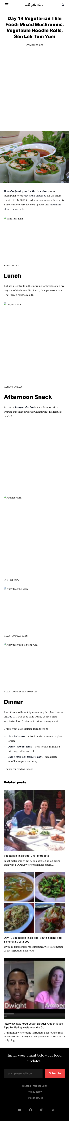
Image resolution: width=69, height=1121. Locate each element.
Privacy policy (34, 1092)
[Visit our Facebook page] (30, 1110)
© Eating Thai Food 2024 (34, 1086)
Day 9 (10, 717)
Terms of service (34, 1098)
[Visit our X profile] (53, 1110)
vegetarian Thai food (34, 196)
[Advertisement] (34, 88)
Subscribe (55, 1073)
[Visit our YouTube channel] (19, 1110)
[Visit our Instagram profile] (41, 1110)
